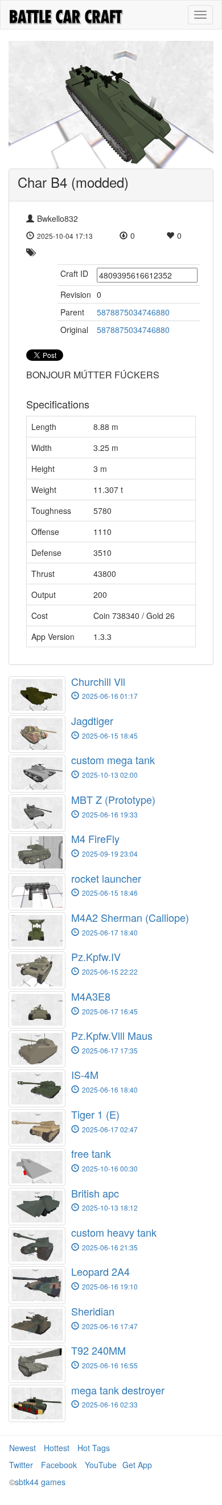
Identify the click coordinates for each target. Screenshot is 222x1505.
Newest (22, 1447)
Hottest (56, 1447)
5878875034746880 (133, 312)
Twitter (21, 1464)
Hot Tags (93, 1447)
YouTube (101, 1464)
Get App (137, 1464)
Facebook (59, 1464)
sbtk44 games (40, 1481)
